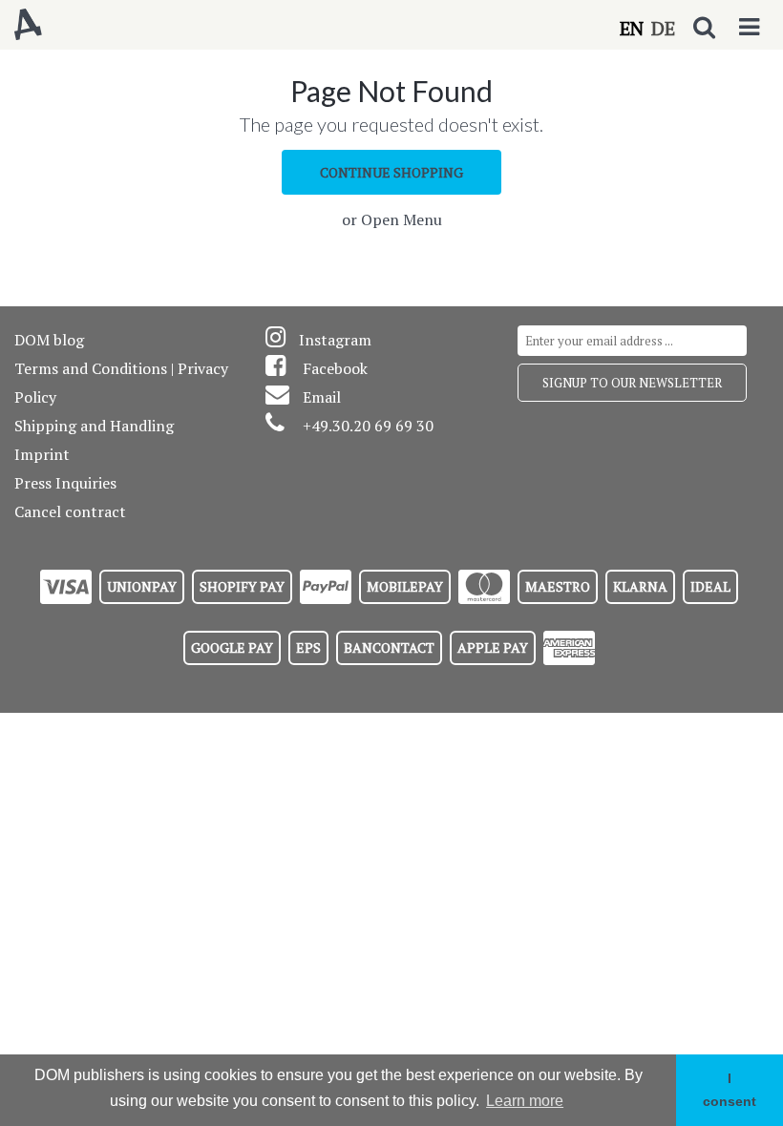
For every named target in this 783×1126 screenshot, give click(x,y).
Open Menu (401, 219)
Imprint (42, 454)
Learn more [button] (524, 1101)
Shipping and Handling (94, 425)
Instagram (335, 339)
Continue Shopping (391, 172)
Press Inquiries (65, 482)
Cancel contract (70, 511)
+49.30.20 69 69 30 (368, 425)
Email (322, 396)
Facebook (335, 368)
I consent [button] (729, 1090)
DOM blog (49, 339)
